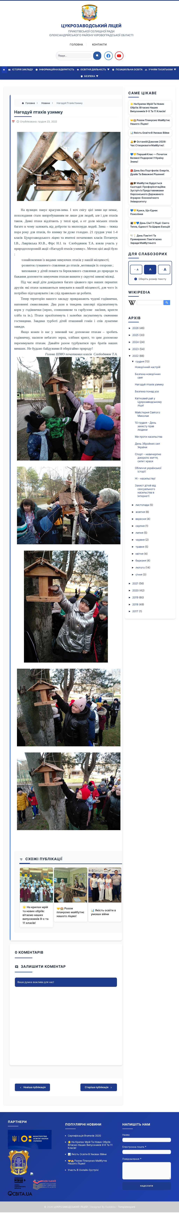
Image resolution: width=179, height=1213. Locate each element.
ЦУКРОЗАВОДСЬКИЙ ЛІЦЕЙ (91, 25)
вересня (141, 519)
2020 (135, 590)
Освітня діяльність (95, 69)
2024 (135, 342)
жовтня (140, 512)
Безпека (91, 76)
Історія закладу (22, 69)
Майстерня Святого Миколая (147, 414)
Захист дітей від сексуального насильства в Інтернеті (145, 491)
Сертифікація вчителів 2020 (84, 1135)
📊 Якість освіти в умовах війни (103, 912)
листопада (142, 505)
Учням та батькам (162, 69)
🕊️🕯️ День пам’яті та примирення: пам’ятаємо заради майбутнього (146, 239)
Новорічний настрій (147, 367)
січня (139, 574)
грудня (140, 361)
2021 (135, 583)
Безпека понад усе (147, 391)
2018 (135, 604)
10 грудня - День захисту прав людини (145, 426)
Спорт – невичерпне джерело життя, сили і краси (148, 457)
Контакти (99, 44)
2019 (135, 597)
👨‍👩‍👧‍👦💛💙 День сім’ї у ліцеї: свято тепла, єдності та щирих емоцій (150, 224)
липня (139, 532)
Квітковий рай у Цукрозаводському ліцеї (148, 402)
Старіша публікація (97, 1087)
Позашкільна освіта (128, 69)
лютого (140, 567)
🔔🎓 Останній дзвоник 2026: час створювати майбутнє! (148, 143)
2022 (135, 356)
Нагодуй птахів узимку (149, 384)
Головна (76, 44)
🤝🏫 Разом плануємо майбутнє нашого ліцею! (70, 912)
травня (140, 546)
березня (141, 560)
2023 (135, 349)
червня (140, 539)
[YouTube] (119, 55)
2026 (135, 328)
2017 (135, 611)
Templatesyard (126, 1206)
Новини (46, 103)
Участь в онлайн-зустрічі (83, 1169)
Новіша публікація (34, 1087)
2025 (135, 335)
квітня (139, 553)
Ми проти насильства (148, 436)
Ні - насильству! (145, 478)
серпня (140, 526)
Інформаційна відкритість (56, 69)
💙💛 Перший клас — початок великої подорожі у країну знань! (148, 158)
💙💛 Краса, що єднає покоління (144, 212)
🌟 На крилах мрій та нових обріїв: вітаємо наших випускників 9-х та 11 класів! (35, 915)
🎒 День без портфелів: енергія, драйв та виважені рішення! (149, 172)
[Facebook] (108, 55)
